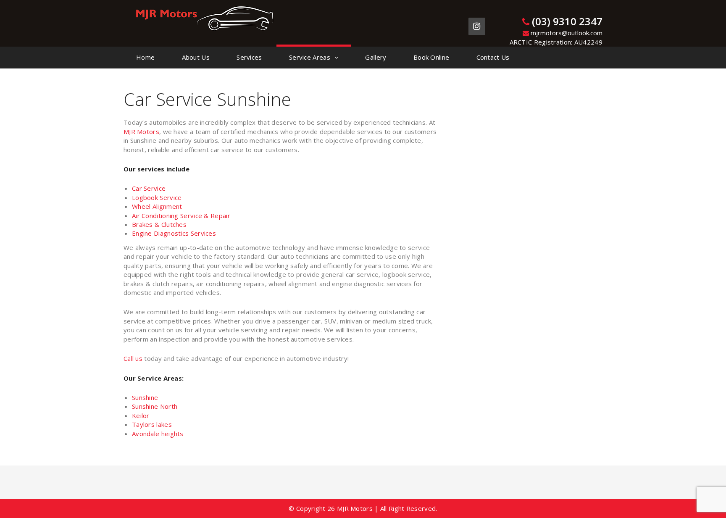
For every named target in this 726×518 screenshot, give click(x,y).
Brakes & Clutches (159, 224)
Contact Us (493, 57)
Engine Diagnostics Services (174, 233)
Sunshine (145, 397)
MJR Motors (141, 131)
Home (145, 57)
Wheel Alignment (157, 206)
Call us (134, 358)
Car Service (149, 188)
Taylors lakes (152, 424)
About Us (196, 57)
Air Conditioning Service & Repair (181, 215)
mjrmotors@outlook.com (565, 33)
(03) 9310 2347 (565, 21)
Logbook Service (157, 197)
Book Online (431, 57)
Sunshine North (154, 406)
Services (249, 57)
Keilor (141, 415)
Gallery (375, 57)
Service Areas (309, 57)
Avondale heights (158, 433)
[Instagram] (476, 26)
